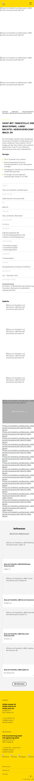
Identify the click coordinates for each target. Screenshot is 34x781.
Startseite (5, 111)
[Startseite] (10, 3)
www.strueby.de (7, 752)
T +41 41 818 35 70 (8, 718)
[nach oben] (31, 777)
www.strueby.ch (7, 722)
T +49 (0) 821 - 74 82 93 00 (11, 748)
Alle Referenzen (19, 684)
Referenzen (15, 111)
